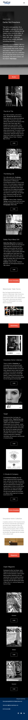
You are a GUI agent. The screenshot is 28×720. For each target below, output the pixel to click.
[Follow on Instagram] (18, 713)
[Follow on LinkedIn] (24, 713)
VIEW (14, 143)
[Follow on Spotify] (21, 713)
